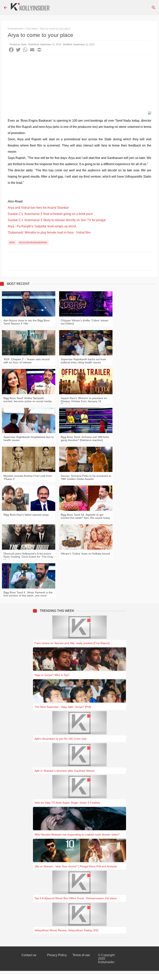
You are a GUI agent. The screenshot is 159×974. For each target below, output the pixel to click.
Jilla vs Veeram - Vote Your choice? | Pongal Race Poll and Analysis (76, 866)
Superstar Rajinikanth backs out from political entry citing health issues (83, 361)
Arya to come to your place (55, 28)
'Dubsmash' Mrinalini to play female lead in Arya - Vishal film (49, 232)
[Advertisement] (79, 84)
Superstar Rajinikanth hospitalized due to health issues (28, 438)
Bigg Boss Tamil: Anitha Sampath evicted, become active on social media (27, 400)
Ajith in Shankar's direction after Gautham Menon (65, 770)
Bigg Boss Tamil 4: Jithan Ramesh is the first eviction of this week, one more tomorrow (28, 595)
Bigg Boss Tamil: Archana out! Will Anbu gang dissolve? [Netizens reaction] (85, 438)
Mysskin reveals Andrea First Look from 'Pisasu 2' (27, 477)
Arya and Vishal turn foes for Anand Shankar (38, 207)
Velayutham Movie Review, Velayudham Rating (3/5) (67, 930)
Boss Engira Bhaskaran (33, 242)
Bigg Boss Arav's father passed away (26, 514)
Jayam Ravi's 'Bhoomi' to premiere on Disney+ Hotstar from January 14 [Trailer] (84, 401)
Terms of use (81, 955)
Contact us (29, 955)
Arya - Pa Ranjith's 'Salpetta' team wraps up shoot (42, 226)
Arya (12, 242)
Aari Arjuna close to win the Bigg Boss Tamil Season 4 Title (26, 322)
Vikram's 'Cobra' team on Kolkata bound (85, 553)
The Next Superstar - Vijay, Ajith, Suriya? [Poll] (63, 706)
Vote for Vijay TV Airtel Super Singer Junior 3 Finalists (67, 802)
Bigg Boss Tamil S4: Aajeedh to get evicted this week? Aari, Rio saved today (85, 516)
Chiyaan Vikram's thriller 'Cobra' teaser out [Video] (84, 322)
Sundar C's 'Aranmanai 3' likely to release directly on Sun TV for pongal (57, 220)
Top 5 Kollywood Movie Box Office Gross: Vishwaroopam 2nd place (76, 898)
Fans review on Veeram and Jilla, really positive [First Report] (72, 643)
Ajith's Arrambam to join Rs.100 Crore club (60, 738)
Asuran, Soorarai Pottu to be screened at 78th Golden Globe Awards (86, 477)
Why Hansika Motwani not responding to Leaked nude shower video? (77, 834)
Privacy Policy (57, 955)
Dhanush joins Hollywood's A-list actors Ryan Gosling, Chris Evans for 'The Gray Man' (28, 556)
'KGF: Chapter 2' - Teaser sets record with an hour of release (26, 361)
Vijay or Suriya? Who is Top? (52, 675)
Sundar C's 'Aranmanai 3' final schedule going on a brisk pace (50, 213)
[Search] (153, 7)
